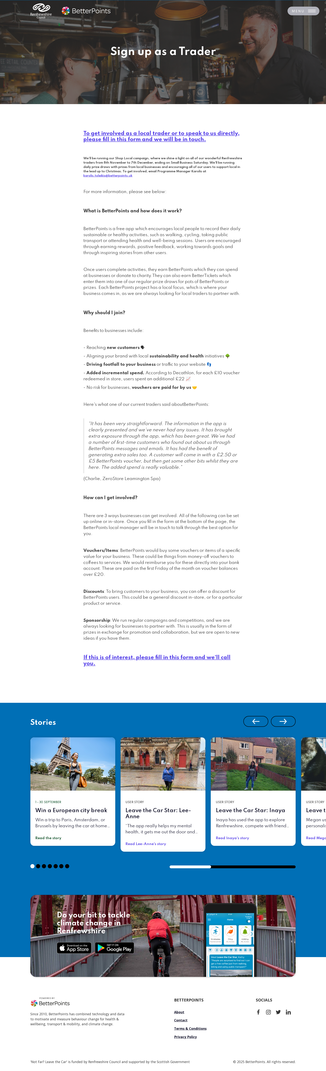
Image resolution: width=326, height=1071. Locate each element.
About (179, 1012)
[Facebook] (258, 1012)
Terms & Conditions (190, 1028)
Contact (181, 1020)
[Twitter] (278, 1012)
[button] (255, 721)
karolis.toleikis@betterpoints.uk (107, 175)
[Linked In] (288, 1012)
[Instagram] (268, 1012)
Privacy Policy (185, 1037)
